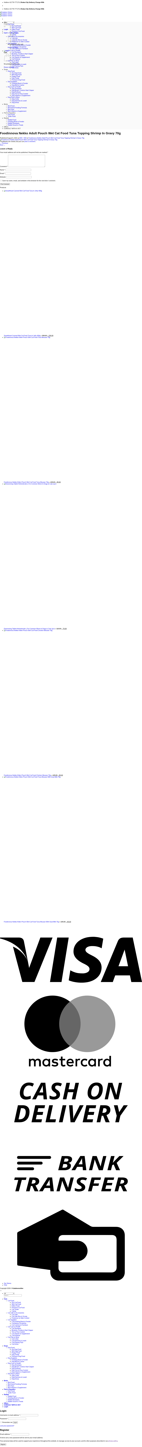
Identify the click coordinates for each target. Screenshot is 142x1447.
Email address (5, 1434)
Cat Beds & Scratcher (19, 47)
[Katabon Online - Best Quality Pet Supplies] (6, 14)
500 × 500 (23, 138)
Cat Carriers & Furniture (20, 48)
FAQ (5, 1285)
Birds (6, 104)
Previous (4, 143)
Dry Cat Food (16, 26)
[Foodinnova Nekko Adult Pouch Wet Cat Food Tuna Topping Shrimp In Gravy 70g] (28, 140)
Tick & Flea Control (18, 55)
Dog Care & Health (14, 87)
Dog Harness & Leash (19, 101)
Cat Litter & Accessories (16, 36)
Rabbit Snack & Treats (15, 125)
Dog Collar (15, 99)
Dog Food (11, 71)
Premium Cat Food (18, 31)
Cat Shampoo (16, 52)
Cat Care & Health (14, 50)
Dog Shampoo (17, 88)
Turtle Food (12, 116)
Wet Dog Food (17, 74)
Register (3, 1444)
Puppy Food (16, 76)
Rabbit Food (12, 120)
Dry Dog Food (16, 73)
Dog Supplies (12, 81)
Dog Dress (15, 102)
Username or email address (10, 1415)
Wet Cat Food (16, 28)
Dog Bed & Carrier (18, 85)
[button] (6, 29)
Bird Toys (11, 109)
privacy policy (113, 1441)
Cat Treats (15, 33)
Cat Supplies (12, 43)
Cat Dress (15, 68)
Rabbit (6, 118)
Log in (15, 1422)
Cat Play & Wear (13, 61)
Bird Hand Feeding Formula (17, 108)
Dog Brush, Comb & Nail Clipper (23, 90)
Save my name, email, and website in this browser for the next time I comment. (29, 180)
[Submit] (4, 26)
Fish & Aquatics (9, 113)
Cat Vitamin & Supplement (21, 57)
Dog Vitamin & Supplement (21, 95)
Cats (5, 22)
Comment (4, 166)
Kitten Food (16, 29)
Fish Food (11, 114)
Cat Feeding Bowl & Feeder (21, 45)
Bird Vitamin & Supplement (17, 111)
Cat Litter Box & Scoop (19, 40)
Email (2, 173)
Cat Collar (15, 62)
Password (4, 1418)
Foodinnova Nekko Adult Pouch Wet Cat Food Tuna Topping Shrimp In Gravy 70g (56, 138)
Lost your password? (7, 1426)
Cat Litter (15, 38)
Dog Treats (15, 78)
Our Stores (7, 1283)
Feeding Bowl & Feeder (20, 83)
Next (2, 145)
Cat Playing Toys (17, 66)
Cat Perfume (16, 59)
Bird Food (11, 106)
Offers (6, 127)
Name (2, 170)
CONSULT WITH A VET (12, 128)
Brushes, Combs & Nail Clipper (22, 54)
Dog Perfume (16, 92)
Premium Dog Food (18, 80)
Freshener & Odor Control (20, 41)
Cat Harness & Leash (19, 64)
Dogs (6, 69)
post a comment (29, 141)
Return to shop (9, 67)
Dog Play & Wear (14, 97)
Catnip (14, 1311)
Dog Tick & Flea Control (20, 94)
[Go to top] (1, 1290)
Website (3, 177)
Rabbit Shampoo (13, 123)
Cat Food (11, 24)
